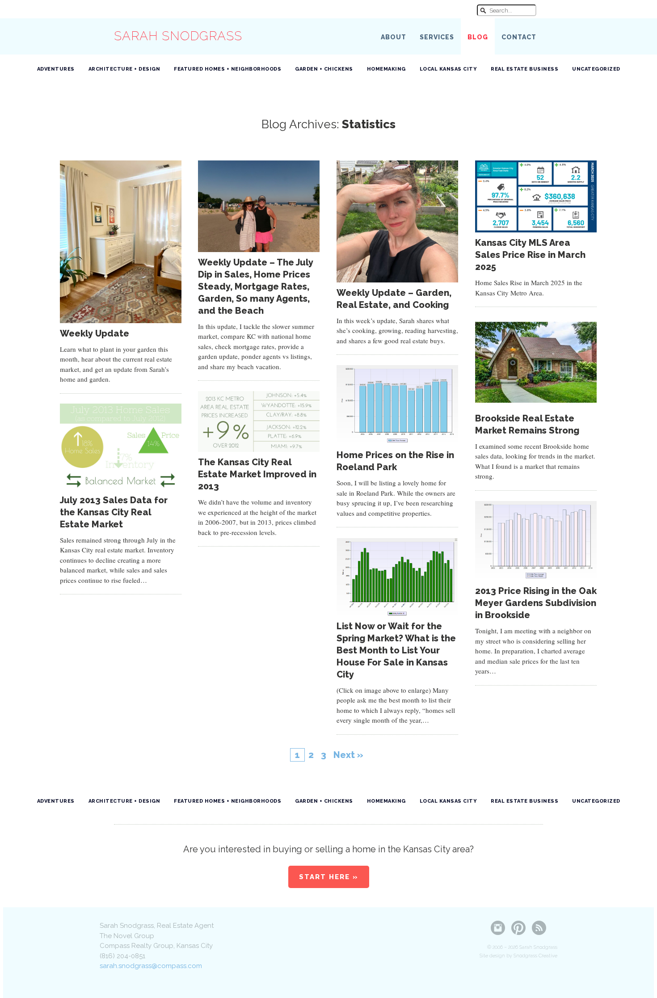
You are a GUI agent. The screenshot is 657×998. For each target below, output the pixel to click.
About (393, 37)
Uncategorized (596, 69)
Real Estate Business (524, 69)
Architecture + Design (124, 69)
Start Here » (328, 877)
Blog (477, 37)
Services (437, 37)
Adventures (56, 69)
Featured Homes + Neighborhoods (227, 69)
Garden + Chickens (324, 69)
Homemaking (386, 69)
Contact (518, 37)
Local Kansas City (448, 69)
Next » (348, 755)
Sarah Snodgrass (178, 36)
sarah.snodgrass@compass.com (151, 966)
